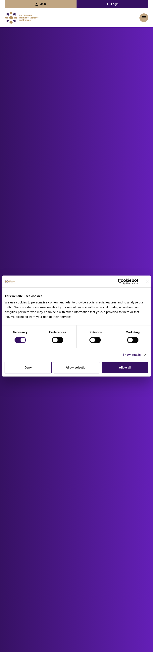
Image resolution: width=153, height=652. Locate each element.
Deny (28, 367)
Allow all (125, 367)
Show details (132, 354)
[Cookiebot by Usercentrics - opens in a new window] (120, 281)
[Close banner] (147, 281)
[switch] (57, 340)
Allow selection (76, 367)
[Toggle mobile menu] (143, 17)
